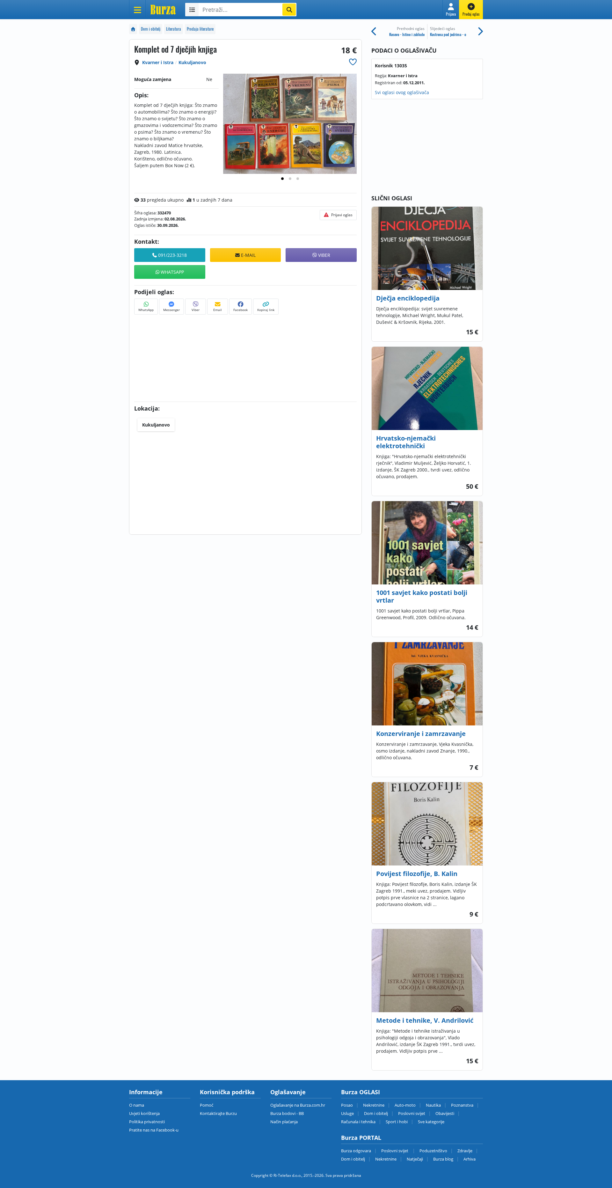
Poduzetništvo (433, 1151)
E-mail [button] (248, 255)
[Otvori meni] (137, 9)
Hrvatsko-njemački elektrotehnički (406, 442)
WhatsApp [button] (171, 272)
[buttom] (353, 61)
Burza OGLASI (360, 1092)
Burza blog (443, 1159)
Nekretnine (373, 1105)
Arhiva (469, 1159)
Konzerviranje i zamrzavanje (421, 733)
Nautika (433, 1105)
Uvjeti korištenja (144, 1113)
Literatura (173, 29)
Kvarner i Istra (157, 62)
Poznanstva (462, 1105)
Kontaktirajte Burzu (218, 1113)
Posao (347, 1105)
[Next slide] (346, 123)
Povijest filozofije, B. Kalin (416, 873)
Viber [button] (323, 255)
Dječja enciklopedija (408, 298)
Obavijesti (444, 1113)
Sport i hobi (397, 1122)
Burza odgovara (356, 1151)
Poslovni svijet (411, 1113)
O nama (136, 1105)
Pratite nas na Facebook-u (153, 1130)
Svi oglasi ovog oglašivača (402, 92)
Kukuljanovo (192, 62)
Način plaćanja (284, 1122)
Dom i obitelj (150, 29)
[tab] (282, 178)
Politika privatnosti (147, 1122)
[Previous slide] (233, 123)
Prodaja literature (200, 29)
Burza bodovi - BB (287, 1113)
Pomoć (206, 1105)
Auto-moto (405, 1105)
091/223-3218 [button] (172, 255)
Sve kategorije (431, 1122)
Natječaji (415, 1159)
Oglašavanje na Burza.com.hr (297, 1105)
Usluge (347, 1113)
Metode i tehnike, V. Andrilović (424, 1020)
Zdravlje (464, 1151)
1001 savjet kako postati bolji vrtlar (421, 596)
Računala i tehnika (358, 1122)
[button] (450, 9)
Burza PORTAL (361, 1137)
